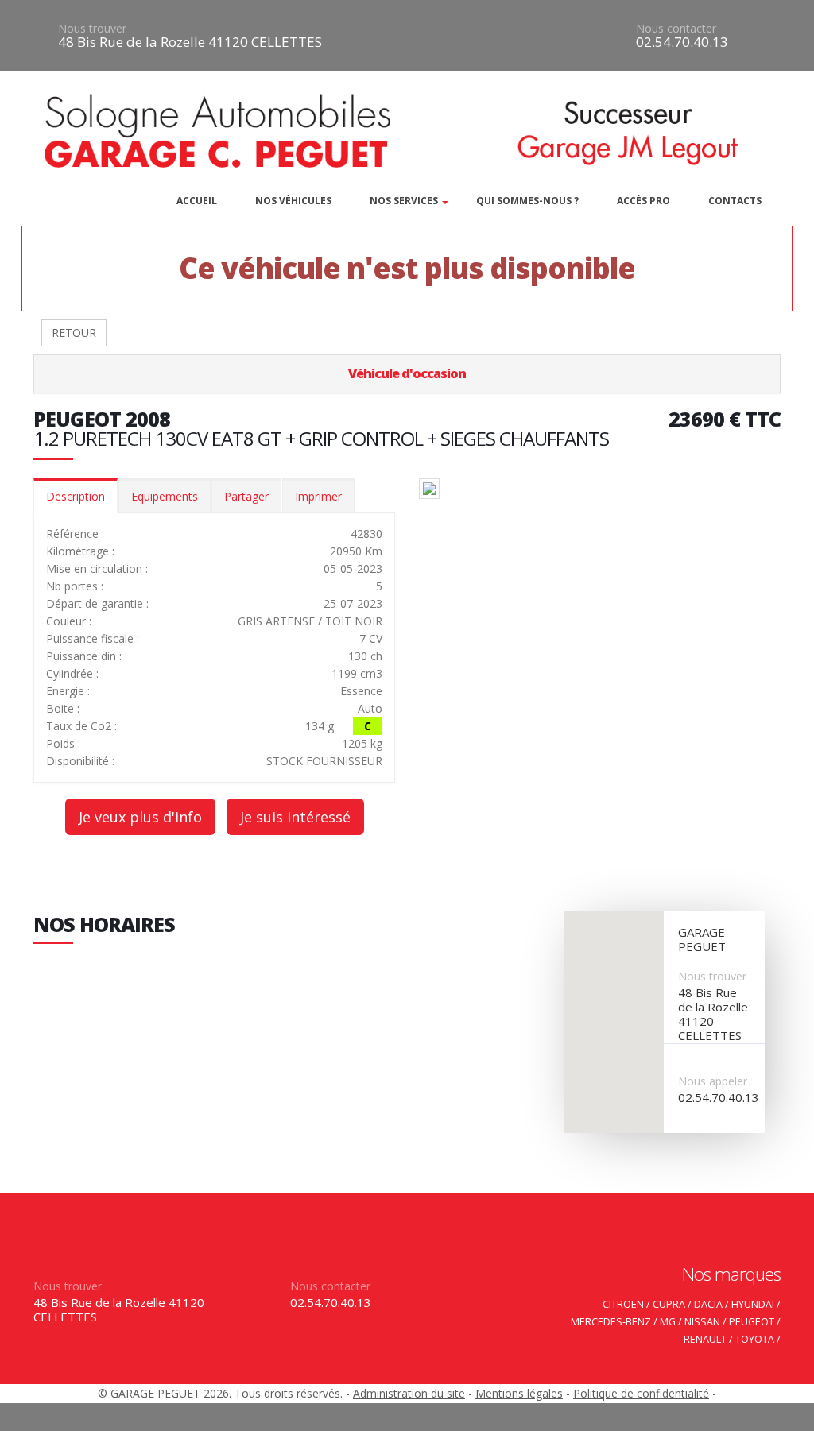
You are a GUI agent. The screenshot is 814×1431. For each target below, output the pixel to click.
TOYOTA (754, 1339)
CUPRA (669, 1304)
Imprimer (318, 496)
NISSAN (702, 1322)
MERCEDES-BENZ (611, 1322)
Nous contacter (676, 28)
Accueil (196, 200)
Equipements (164, 496)
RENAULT (705, 1339)
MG (668, 1322)
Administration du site (409, 1393)
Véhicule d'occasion (407, 373)
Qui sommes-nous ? (527, 200)
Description (75, 496)
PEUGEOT (751, 1322)
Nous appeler (712, 1081)
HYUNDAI (752, 1304)
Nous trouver (92, 28)
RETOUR (74, 332)
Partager (246, 496)
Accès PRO (643, 200)
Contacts (735, 200)
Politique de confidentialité (641, 1393)
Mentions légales (519, 1393)
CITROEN (623, 1304)
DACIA (708, 1304)
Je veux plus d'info (140, 816)
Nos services (404, 200)
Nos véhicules (293, 200)
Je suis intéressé (295, 816)
